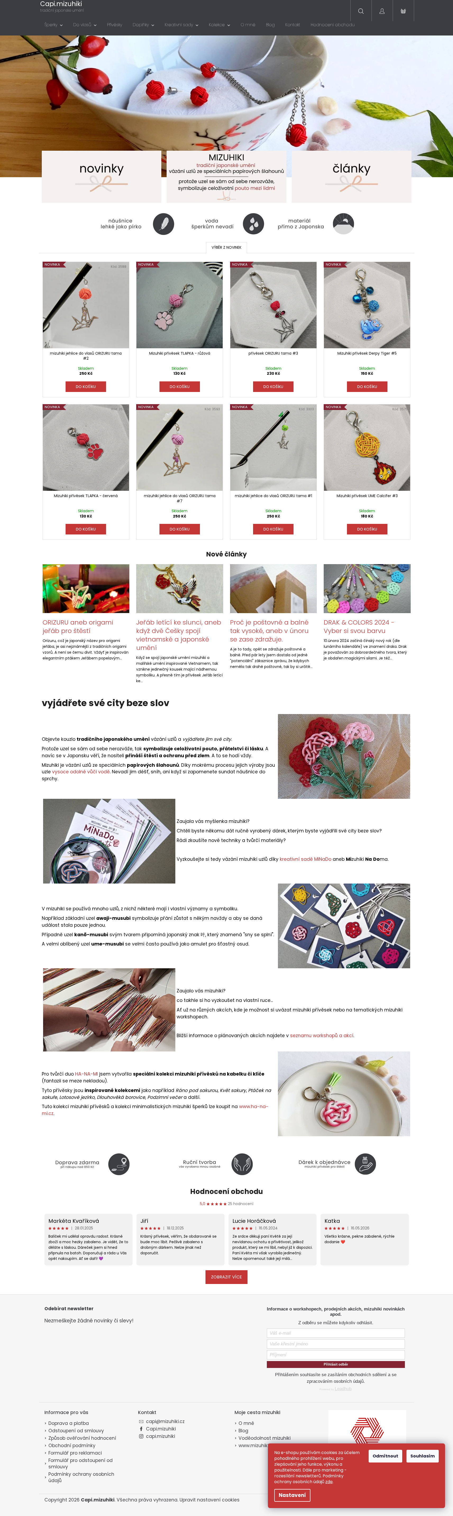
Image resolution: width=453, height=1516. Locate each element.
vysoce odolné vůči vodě (81, 772)
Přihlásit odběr (336, 1364)
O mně (246, 1423)
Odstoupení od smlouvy (76, 1431)
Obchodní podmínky (71, 1445)
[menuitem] (53, 24)
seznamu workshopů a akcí (321, 1035)
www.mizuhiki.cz (256, 1445)
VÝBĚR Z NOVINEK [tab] (226, 247)
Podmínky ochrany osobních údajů (81, 1477)
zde (329, 1482)
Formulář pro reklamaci (75, 1453)
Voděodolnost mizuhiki (265, 1438)
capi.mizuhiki (160, 1436)
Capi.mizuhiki (161, 1429)
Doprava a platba (68, 1423)
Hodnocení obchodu (226, 1191)
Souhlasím (422, 1456)
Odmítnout (385, 1456)
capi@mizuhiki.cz (165, 1421)
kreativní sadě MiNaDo (305, 859)
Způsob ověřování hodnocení (82, 1438)
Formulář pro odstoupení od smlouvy (80, 1463)
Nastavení (292, 1495)
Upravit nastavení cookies (210, 1500)
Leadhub (343, 1388)
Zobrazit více (226, 1277)
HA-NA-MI (86, 1074)
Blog (243, 1431)
